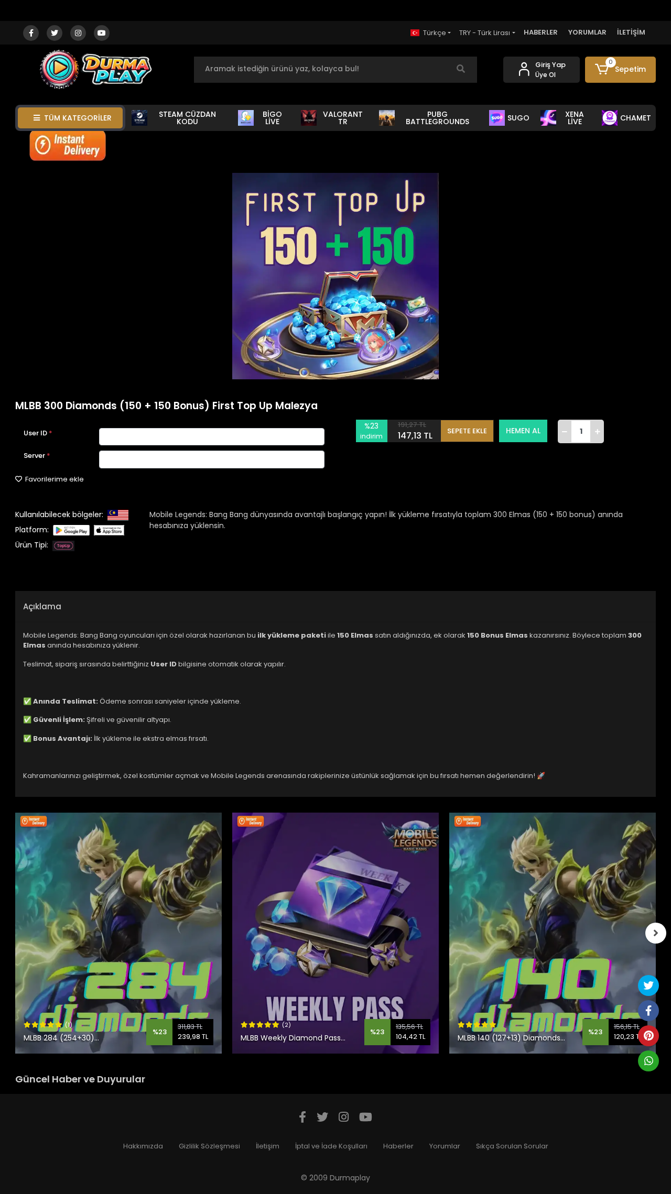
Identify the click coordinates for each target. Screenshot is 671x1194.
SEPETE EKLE (467, 431)
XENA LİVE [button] (574, 118)
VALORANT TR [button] (343, 118)
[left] (15, 933)
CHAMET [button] (635, 118)
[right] (655, 933)
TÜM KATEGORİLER (78, 118)
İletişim (267, 1146)
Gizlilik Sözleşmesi (209, 1146)
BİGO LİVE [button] (272, 118)
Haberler (398, 1146)
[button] (620, 70)
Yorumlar (444, 1146)
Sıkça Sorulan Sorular (512, 1146)
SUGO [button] (518, 118)
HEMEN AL (523, 430)
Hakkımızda (143, 1146)
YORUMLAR (587, 32)
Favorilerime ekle (54, 479)
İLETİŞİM (631, 32)
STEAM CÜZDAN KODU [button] (187, 118)
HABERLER (541, 32)
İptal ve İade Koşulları (331, 1146)
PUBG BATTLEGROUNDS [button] (437, 118)
